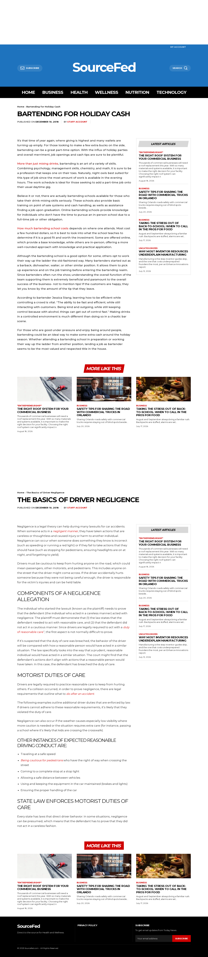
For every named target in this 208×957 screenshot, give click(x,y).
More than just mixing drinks (37, 163)
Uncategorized (148, 248)
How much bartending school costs (42, 228)
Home (20, 106)
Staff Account (77, 121)
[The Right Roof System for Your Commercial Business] (44, 389)
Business (144, 188)
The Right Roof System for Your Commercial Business (160, 157)
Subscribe (181, 938)
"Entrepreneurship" (151, 152)
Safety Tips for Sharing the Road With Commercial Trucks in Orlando (163, 195)
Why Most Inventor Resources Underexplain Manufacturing (163, 253)
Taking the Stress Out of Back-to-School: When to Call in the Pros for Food (163, 226)
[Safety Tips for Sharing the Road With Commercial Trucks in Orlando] (104, 389)
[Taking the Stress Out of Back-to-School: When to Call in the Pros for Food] (163, 389)
